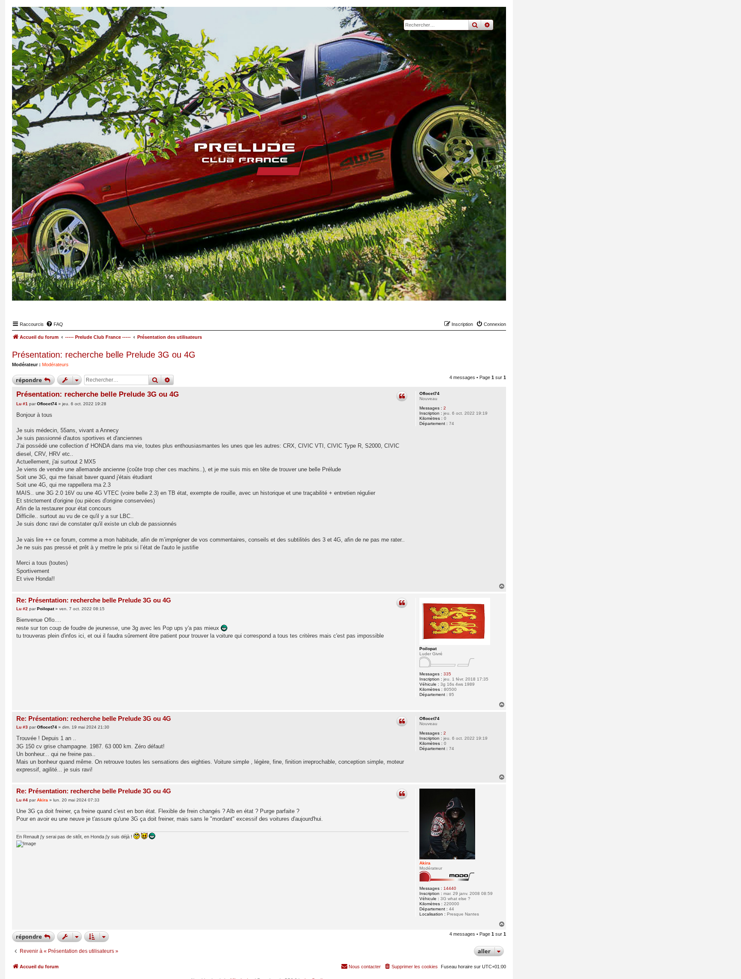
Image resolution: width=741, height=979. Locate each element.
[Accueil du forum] (259, 159)
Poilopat (428, 648)
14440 (449, 888)
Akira (425, 863)
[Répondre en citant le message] (401, 396)
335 (447, 674)
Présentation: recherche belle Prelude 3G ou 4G (104, 354)
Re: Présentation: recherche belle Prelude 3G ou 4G (93, 600)
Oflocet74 (429, 393)
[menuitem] (54, 324)
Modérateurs (55, 364)
